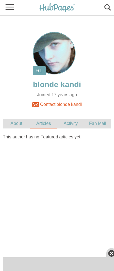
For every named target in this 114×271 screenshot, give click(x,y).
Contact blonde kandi (60, 104)
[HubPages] (57, 8)
